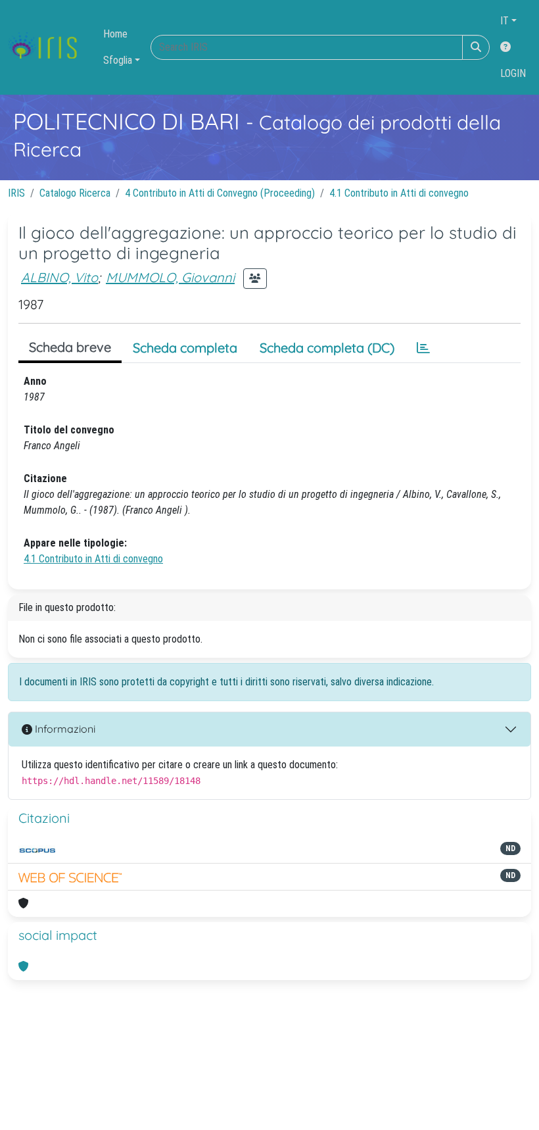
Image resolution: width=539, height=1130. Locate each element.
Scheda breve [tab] (70, 347)
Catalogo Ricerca (74, 193)
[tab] (423, 348)
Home (115, 34)
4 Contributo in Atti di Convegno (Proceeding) (220, 193)
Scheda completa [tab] (185, 347)
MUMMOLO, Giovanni (170, 277)
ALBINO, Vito (59, 277)
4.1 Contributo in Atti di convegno (399, 193)
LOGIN (513, 73)
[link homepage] (47, 47)
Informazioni (63, 728)
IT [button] (504, 20)
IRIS (16, 193)
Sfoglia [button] (117, 60)
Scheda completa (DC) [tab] (327, 347)
